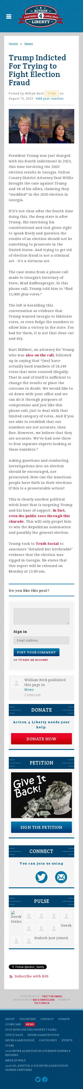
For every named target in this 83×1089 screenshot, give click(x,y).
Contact (47, 1019)
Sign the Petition (41, 827)
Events (67, 1040)
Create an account (33, 659)
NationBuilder (44, 999)
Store (9, 1045)
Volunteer (28, 1019)
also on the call (40, 355)
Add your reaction (50, 98)
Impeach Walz (15, 1060)
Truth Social (47, 544)
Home (13, 44)
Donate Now (41, 738)
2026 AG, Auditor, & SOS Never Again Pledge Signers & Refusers (36, 1067)
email (58, 996)
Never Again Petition (43, 1035)
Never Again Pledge (19, 1040)
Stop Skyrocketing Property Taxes (30, 1029)
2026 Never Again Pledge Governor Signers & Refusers (37, 1053)
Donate (64, 1019)
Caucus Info (48, 1040)
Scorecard (13, 1024)
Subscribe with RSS (32, 976)
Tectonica (41, 1003)
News (28, 44)
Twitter (48, 996)
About (10, 1019)
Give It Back (14, 1035)
